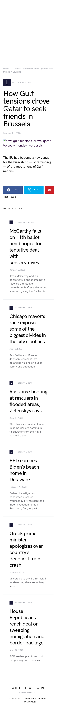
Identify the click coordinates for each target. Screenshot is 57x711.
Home (6, 69)
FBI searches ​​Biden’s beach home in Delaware (24, 470)
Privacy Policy (29, 701)
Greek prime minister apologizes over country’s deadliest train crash (26, 549)
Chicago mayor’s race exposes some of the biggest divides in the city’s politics (28, 329)
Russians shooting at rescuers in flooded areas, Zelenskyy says (28, 401)
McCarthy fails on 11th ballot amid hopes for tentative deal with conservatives (26, 247)
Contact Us (15, 698)
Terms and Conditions (35, 698)
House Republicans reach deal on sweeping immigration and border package (27, 627)
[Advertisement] (28, 28)
